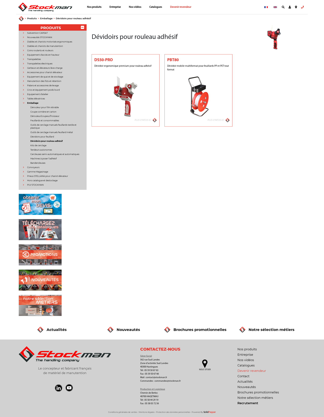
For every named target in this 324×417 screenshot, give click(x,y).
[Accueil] (21, 19)
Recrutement (247, 403)
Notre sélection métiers (255, 398)
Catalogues (155, 7)
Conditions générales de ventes (122, 412)
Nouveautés (246, 387)
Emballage (46, 18)
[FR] (266, 7)
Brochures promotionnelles (258, 392)
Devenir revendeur (180, 7)
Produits (32, 18)
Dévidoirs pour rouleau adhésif (73, 18)
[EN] (275, 7)
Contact (243, 376)
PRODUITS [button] (50, 28)
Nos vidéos (135, 7)
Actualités (245, 381)
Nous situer (205, 370)
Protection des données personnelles (173, 412)
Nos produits (94, 7)
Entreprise (115, 7)
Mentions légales (146, 412)
